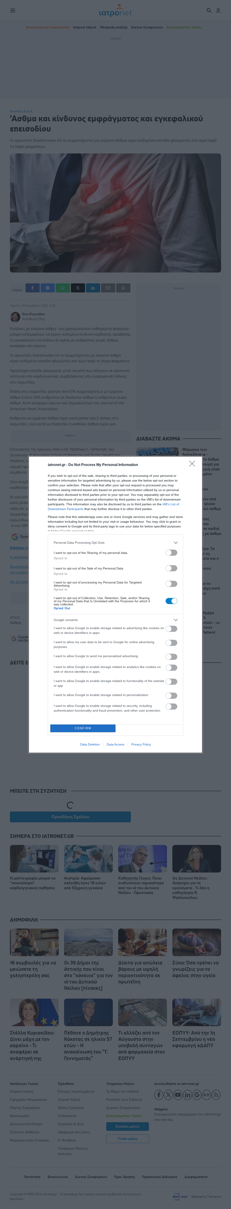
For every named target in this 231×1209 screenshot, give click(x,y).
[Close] (193, 465)
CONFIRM (83, 728)
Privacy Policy (141, 744)
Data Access (115, 744)
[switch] (171, 553)
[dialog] (115, 604)
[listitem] (115, 542)
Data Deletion (90, 744)
